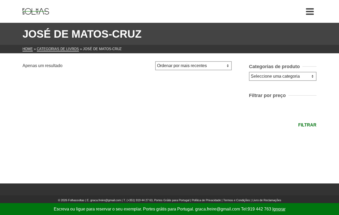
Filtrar (307, 125)
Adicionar (55, 151)
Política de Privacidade (206, 200)
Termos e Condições (236, 200)
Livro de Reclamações (266, 200)
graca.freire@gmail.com (105, 200)
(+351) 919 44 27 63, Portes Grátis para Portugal (158, 200)
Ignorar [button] (279, 209)
